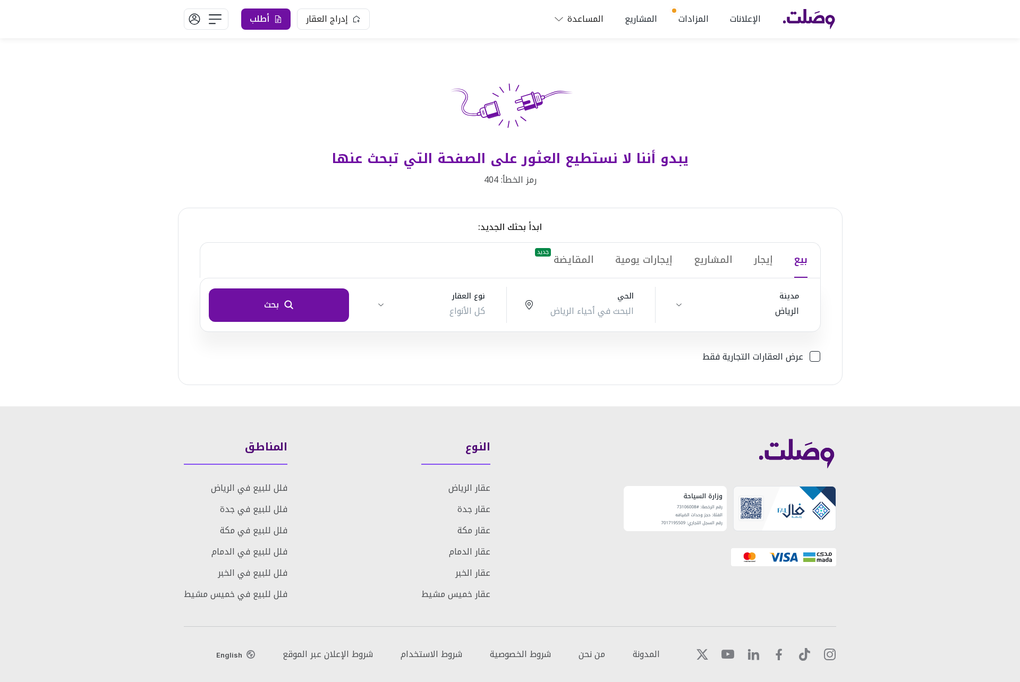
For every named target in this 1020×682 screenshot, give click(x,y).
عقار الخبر (472, 573)
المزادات (693, 19)
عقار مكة (473, 530)
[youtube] (727, 654)
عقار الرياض (469, 488)
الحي (625, 296)
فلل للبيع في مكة (253, 530)
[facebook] (778, 654)
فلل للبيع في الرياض (249, 488)
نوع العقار (468, 296)
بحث (271, 304)
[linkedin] (753, 654)
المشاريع (641, 19)
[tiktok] (804, 654)
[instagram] (829, 654)
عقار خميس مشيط (455, 594)
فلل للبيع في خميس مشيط (235, 594)
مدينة (789, 296)
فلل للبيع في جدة (253, 509)
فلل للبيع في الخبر (252, 573)
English (229, 655)
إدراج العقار (327, 19)
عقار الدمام (469, 551)
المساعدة (585, 19)
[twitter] (702, 654)
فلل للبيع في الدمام (249, 551)
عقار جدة (473, 509)
